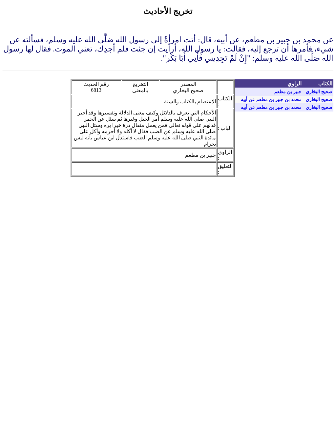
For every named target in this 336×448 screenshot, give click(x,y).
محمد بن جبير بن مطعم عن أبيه (271, 99)
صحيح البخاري (319, 91)
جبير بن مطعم (288, 91)
